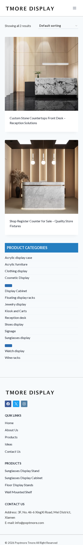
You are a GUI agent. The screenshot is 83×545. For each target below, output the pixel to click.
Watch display (14, 351)
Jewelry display (15, 304)
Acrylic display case (18, 257)
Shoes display (14, 324)
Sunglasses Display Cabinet (24, 478)
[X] (16, 404)
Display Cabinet (16, 291)
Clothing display (16, 271)
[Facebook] (8, 404)
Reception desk (15, 317)
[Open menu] (74, 8)
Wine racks (12, 357)
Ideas (8, 444)
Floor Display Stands (19, 485)
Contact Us (13, 451)
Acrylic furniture (16, 264)
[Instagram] (24, 404)
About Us (11, 430)
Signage (10, 331)
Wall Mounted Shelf (18, 492)
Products (11, 437)
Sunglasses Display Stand (22, 471)
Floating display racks (20, 297)
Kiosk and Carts (16, 311)
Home (9, 423)
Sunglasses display (17, 338)
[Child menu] (8, 285)
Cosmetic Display (17, 277)
